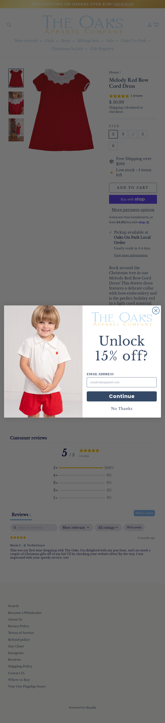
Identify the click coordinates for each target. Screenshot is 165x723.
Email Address (100, 374)
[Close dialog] (155, 310)
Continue (122, 396)
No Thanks (122, 408)
